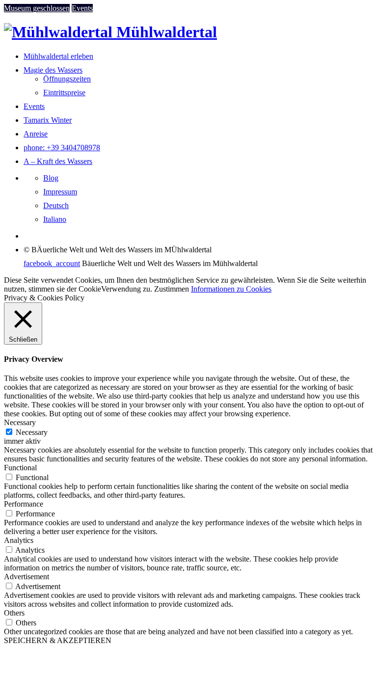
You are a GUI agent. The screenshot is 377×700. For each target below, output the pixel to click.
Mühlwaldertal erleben (58, 56)
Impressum (60, 192)
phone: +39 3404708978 (62, 147)
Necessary (32, 432)
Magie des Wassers (53, 70)
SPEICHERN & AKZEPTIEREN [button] (57, 640)
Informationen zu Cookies (231, 289)
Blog (50, 178)
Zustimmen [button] (171, 289)
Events (34, 106)
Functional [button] (20, 467)
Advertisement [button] (26, 576)
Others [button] (14, 613)
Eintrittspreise (64, 92)
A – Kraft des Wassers (58, 161)
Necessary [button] (20, 422)
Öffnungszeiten (67, 79)
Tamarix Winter (48, 120)
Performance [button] (23, 504)
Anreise (36, 134)
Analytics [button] (18, 540)
